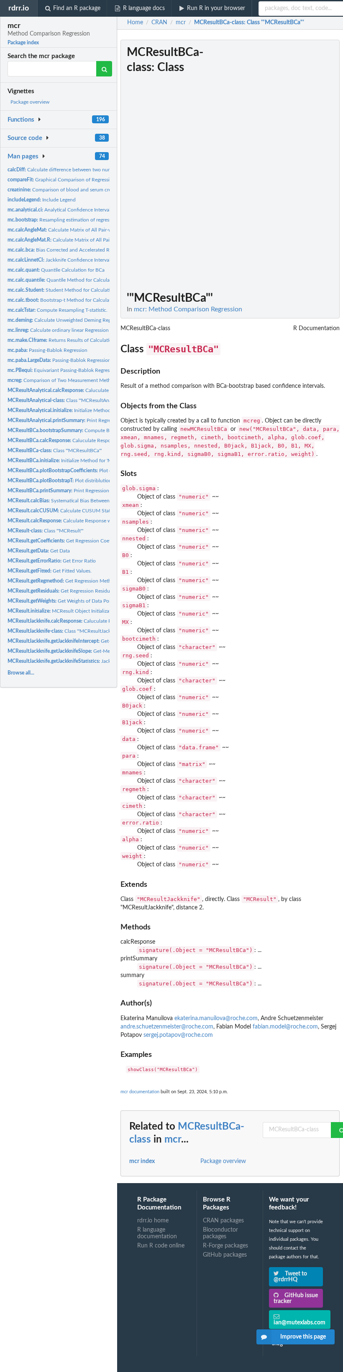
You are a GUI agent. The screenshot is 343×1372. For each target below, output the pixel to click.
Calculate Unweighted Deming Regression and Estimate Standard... (94, 320)
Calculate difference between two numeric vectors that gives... (85, 169)
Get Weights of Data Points (62, 600)
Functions (21, 120)
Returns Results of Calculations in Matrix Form (79, 340)
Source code (25, 138)
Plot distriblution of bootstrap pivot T (82, 480)
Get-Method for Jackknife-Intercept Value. (100, 641)
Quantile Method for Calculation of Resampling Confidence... (95, 280)
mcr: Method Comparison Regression (188, 309)
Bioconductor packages (220, 1233)
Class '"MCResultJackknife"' (66, 631)
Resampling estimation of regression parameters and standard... (93, 219)
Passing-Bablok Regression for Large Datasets (79, 360)
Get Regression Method (62, 580)
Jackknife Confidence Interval (59, 259)
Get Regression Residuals (62, 590)
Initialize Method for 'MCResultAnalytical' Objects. (96, 410)
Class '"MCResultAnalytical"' (67, 400)
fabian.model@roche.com (285, 1027)
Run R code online (160, 1246)
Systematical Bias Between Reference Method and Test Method (99, 500)
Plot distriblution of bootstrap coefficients (99, 470)
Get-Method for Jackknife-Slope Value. (93, 651)
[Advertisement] (277, 165)
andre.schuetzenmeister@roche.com (166, 1027)
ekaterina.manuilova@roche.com (216, 1018)
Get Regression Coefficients (67, 540)
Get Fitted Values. (50, 570)
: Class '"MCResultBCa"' (249, 22)
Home (135, 22)
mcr (172, 1140)
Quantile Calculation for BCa (56, 269)
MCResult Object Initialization (63, 610)
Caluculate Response (69, 390)
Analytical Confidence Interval (59, 209)
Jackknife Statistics (75, 661)
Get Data (39, 550)
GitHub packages (225, 1255)
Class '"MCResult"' (45, 530)
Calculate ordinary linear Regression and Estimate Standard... (86, 330)
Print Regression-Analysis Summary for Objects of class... (109, 420)
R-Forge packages (225, 1246)
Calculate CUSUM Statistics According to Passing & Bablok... (101, 510)
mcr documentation (139, 1091)
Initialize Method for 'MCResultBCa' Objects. (83, 460)
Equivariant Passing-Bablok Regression (63, 370)
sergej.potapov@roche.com (178, 1035)
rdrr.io (18, 8)
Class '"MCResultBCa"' (55, 450)
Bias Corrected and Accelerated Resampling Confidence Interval (92, 249)
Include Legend (42, 199)
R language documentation (157, 1233)
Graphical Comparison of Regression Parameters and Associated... (93, 179)
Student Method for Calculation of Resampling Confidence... (93, 290)
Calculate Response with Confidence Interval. (85, 520)
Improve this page (303, 1337)
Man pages (23, 156)
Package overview (29, 101)
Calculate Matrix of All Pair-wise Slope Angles (78, 229)
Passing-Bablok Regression (47, 350)
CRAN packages (223, 1221)
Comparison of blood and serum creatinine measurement (82, 189)
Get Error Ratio (52, 560)
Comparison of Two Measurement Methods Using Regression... (84, 380)
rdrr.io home (153, 1221)
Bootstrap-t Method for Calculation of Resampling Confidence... (94, 300)
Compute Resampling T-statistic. (58, 310)
